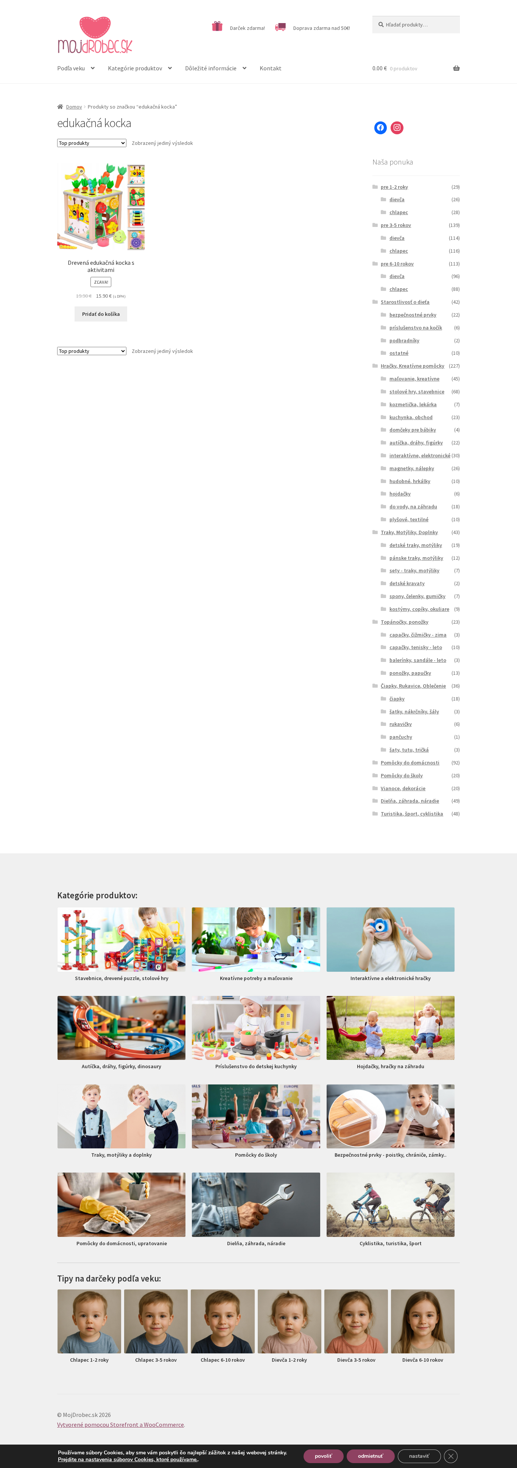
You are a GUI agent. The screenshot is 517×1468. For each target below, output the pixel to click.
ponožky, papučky (410, 673)
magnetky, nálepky (411, 468)
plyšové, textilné (408, 519)
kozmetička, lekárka (413, 404)
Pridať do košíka (101, 314)
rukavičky (400, 724)
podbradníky (404, 340)
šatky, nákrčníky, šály (414, 711)
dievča (397, 199)
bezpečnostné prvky (412, 314)
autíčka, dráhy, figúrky (416, 442)
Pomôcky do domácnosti (410, 762)
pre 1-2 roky (394, 186)
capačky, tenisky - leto (415, 647)
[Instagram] (397, 128)
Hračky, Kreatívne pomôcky (412, 365)
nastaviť (419, 1456)
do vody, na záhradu (413, 506)
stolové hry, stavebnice (416, 391)
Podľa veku (71, 68)
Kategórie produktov (135, 68)
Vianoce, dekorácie (403, 788)
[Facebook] (380, 128)
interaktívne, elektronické (419, 455)
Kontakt (271, 68)
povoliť (323, 1456)
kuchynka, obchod (411, 417)
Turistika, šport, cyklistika (412, 813)
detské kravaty (407, 583)
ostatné (398, 353)
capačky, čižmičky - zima (418, 634)
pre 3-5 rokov (396, 225)
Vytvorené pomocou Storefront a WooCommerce (120, 1424)
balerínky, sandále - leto (417, 660)
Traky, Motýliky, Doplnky (409, 532)
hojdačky (400, 493)
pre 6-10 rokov (397, 263)
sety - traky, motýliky (414, 570)
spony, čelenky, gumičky (417, 596)
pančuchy (400, 736)
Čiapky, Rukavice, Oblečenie (413, 685)
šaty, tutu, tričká (409, 749)
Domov (74, 106)
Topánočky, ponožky (404, 621)
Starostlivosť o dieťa (405, 301)
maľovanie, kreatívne (414, 378)
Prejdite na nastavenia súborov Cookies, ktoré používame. (128, 1459)
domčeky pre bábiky (412, 429)
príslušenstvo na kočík (415, 327)
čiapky (397, 698)
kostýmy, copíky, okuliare (419, 609)
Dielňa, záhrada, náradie (410, 800)
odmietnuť (370, 1456)
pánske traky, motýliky (416, 558)
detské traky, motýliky (415, 545)
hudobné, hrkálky (409, 481)
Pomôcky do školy (402, 775)
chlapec (398, 212)
